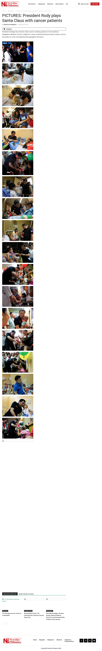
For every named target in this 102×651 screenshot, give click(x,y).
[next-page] (6, 623)
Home (4, 11)
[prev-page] (3, 623)
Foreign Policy (28, 611)
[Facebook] (81, 640)
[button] (67, 4)
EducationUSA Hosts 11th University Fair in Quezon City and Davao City (34, 615)
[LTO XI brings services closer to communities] (12, 605)
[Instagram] (85, 640)
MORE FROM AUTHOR (26, 594)
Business (5, 611)
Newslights (11, 11)
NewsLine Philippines (10, 24)
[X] (90, 640)
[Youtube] (94, 640)
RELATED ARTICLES (9, 594)
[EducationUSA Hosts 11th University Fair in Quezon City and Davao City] (34, 605)
